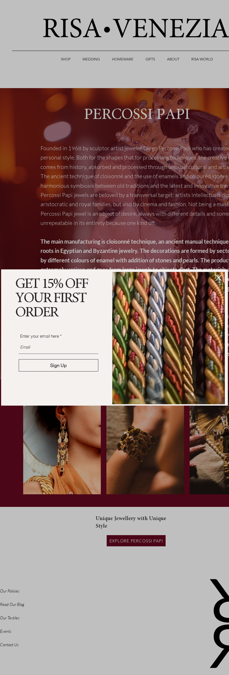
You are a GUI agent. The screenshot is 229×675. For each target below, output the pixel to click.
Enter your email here (39, 336)
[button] (218, 277)
